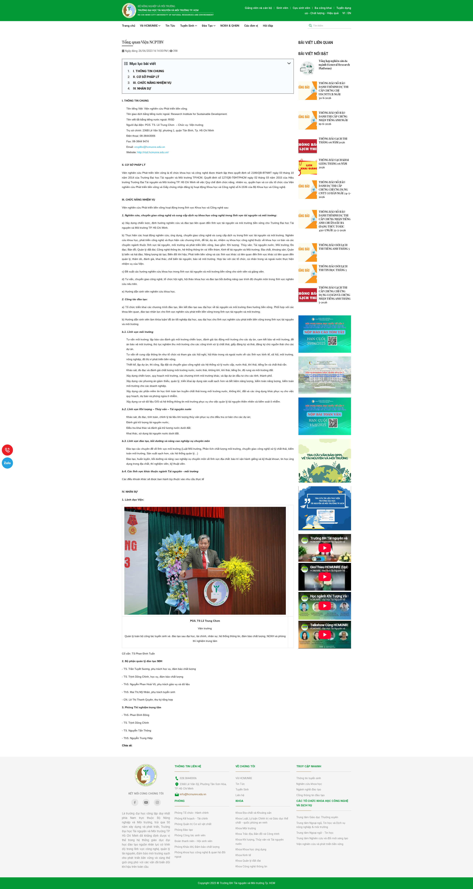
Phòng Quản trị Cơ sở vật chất (193, 824)
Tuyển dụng (343, 8)
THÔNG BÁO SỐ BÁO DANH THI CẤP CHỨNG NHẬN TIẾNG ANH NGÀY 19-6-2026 (333, 118)
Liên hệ (240, 795)
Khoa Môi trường (246, 828)
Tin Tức (170, 25)
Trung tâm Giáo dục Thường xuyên (317, 817)
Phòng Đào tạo (184, 829)
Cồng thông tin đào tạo (310, 795)
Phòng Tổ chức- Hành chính (192, 812)
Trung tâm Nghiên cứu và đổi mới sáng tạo (322, 838)
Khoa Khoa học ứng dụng (251, 849)
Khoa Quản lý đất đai (248, 860)
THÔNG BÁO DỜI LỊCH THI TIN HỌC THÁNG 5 (333, 268)
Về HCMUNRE (149, 25)
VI (343, 13)
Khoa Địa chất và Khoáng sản (253, 812)
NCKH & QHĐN (229, 25)
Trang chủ (128, 25)
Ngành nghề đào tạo (308, 789)
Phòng (180, 801)
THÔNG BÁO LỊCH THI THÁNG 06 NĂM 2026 (333, 140)
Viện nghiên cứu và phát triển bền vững (319, 844)
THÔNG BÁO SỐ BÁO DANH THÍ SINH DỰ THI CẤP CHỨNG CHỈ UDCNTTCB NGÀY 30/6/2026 (333, 90)
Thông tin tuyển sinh (308, 778)
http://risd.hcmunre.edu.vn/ (153, 152)
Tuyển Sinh (187, 25)
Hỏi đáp (268, 25)
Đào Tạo (207, 25)
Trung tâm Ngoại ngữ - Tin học (315, 832)
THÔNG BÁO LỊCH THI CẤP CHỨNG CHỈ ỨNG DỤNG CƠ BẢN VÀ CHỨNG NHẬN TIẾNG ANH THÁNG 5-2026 (335, 295)
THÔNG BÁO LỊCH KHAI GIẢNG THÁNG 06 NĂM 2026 (334, 163)
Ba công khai (323, 8)
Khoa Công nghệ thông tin (251, 866)
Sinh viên (282, 8)
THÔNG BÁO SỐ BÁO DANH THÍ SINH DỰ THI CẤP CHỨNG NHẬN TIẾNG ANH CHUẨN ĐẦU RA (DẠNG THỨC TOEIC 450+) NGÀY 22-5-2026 (335, 221)
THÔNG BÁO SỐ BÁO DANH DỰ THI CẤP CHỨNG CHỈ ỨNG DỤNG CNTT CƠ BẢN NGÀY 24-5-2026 (335, 189)
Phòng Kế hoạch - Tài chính (191, 818)
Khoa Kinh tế (243, 855)
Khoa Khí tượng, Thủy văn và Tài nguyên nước (260, 842)
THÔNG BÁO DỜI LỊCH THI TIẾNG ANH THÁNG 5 (334, 246)
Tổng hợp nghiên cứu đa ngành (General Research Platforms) (334, 64)
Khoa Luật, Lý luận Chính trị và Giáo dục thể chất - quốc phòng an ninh (262, 820)
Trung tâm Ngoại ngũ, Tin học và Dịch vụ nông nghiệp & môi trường (320, 825)
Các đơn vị (251, 25)
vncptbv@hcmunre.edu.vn (149, 146)
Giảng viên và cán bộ (258, 8)
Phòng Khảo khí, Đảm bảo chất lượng (197, 846)
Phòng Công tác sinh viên (190, 835)
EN (349, 13)
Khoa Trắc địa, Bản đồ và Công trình (257, 834)
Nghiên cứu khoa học (309, 784)
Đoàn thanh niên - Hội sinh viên (193, 841)
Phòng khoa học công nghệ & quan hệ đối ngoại (200, 854)
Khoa (239, 801)
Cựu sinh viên (301, 8)
